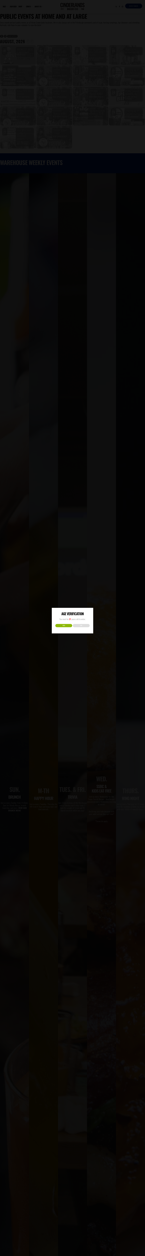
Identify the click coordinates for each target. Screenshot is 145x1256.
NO (81, 625)
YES (63, 625)
